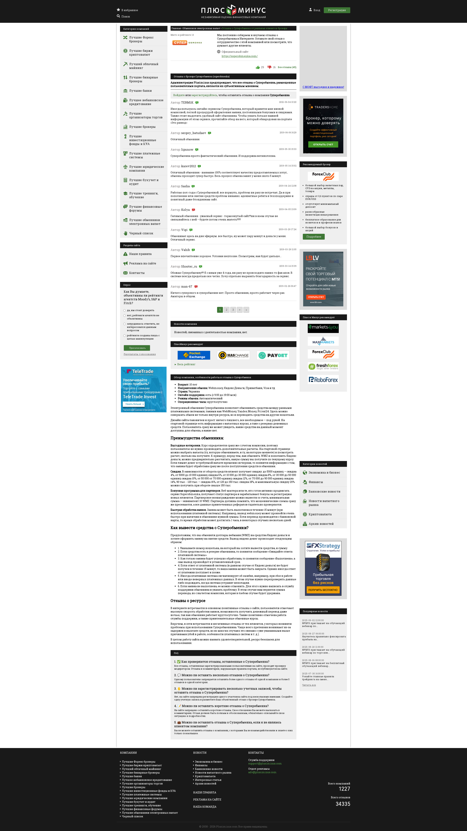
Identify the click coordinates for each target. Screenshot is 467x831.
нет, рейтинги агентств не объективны (143, 317)
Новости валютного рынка (324, 503)
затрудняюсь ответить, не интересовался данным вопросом (143, 327)
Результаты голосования (140, 354)
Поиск (125, 16)
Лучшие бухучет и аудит (144, 182)
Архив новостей (321, 524)
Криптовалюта (320, 514)
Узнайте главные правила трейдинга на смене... (318, 678)
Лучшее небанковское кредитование (146, 102)
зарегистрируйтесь (204, 95)
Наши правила (140, 254)
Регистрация (337, 10)
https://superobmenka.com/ (240, 56)
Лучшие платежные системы (144, 155)
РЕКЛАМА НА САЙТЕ (207, 799)
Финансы (316, 482)
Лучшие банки (140, 90)
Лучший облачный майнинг (144, 66)
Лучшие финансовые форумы (145, 208)
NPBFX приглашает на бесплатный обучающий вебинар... (323, 664)
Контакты (137, 273)
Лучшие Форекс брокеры (141, 39)
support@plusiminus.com (265, 763)
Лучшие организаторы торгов (146, 115)
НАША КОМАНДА (204, 806)
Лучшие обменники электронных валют (145, 222)
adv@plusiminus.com (262, 772)
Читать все (309, 684)
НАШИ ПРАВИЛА (204, 792)
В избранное (129, 10)
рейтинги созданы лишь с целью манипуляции (143, 337)
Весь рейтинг (186, 364)
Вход (317, 10)
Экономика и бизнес (324, 472)
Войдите (179, 95)
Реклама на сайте (142, 263)
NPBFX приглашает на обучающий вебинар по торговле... (323, 651)
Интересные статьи (208, 780)
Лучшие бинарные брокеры (143, 79)
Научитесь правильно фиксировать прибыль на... (324, 638)
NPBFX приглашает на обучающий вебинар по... (323, 624)
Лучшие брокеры (142, 127)
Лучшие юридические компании (146, 168)
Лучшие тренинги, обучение (143, 195)
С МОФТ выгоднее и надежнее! (323, 87)
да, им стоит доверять (140, 310)
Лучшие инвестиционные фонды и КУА (142, 140)
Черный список (141, 233)
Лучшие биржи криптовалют (141, 52)
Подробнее (313, 236)
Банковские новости (324, 491)
